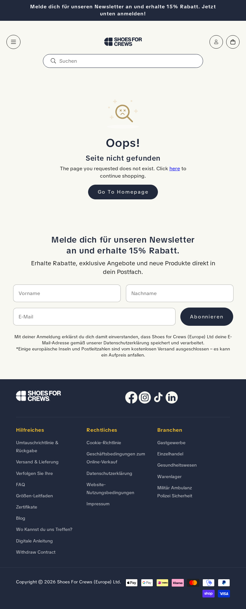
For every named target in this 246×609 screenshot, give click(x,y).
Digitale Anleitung (34, 541)
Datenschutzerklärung (109, 473)
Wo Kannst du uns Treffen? (44, 529)
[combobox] (123, 61)
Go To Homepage (123, 191)
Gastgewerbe (171, 442)
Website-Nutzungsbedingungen (110, 488)
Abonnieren (207, 316)
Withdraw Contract (35, 552)
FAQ (20, 484)
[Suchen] (53, 61)
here (174, 168)
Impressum (98, 504)
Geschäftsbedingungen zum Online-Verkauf (115, 458)
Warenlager (169, 476)
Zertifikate (26, 507)
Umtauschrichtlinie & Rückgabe (37, 446)
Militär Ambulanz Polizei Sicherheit (174, 492)
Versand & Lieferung (37, 462)
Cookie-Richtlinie (103, 442)
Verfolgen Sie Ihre (34, 473)
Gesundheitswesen (177, 465)
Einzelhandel (170, 454)
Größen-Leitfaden (34, 496)
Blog (20, 518)
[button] (13, 42)
